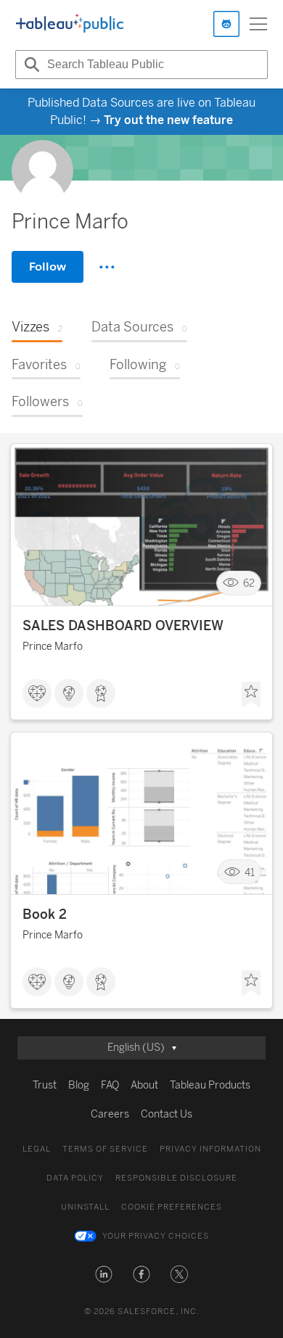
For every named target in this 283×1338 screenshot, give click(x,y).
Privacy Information (210, 1149)
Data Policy (75, 1178)
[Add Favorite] (251, 695)
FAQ (110, 1085)
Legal (36, 1149)
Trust (45, 1085)
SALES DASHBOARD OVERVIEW (122, 626)
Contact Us (166, 1114)
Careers (110, 1114)
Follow (47, 266)
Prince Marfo (52, 646)
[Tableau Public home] (69, 24)
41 (250, 872)
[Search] (30, 64)
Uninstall (85, 1207)
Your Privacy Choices (155, 1236)
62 (249, 583)
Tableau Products (210, 1085)
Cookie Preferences (171, 1207)
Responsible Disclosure (176, 1178)
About (144, 1085)
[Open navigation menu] (258, 24)
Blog (78, 1085)
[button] (103, 1274)
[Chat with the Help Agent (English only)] (226, 24)
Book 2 (44, 914)
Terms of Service (105, 1149)
